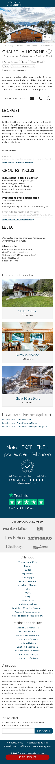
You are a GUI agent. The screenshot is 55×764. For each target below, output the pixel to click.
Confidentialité (27, 600)
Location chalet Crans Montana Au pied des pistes (25, 426)
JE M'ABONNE (44, 730)
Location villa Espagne (28, 639)
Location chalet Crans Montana (16, 419)
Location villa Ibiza (27, 631)
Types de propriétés (27, 562)
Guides (27, 569)
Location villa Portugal (27, 654)
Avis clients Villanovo (27, 585)
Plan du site (10, 746)
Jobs (27, 589)
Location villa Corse (27, 643)
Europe (11, 46)
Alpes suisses (31, 46)
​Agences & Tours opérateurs (27, 612)
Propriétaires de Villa (37, 742)
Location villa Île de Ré (28, 658)
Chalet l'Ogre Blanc (27, 398)
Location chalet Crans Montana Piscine (19, 423)
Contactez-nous (15, 742)
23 (48, 37)
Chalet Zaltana (27, 311)
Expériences (27, 573)
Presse (28, 592)
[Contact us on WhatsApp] (48, 98)
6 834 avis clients (18, 480)
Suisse (20, 46)
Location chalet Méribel (27, 646)
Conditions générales (27, 604)
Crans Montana (46, 46)
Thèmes (27, 566)
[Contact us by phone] (40, 98)
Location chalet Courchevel (27, 650)
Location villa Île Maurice (27, 635)
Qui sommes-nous (27, 581)
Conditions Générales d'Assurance (27, 608)
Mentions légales (42, 746)
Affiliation (25, 746)
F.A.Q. (27, 596)
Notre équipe (28, 577)
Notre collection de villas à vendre (27, 615)
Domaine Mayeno (27, 355)
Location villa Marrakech (27, 627)
